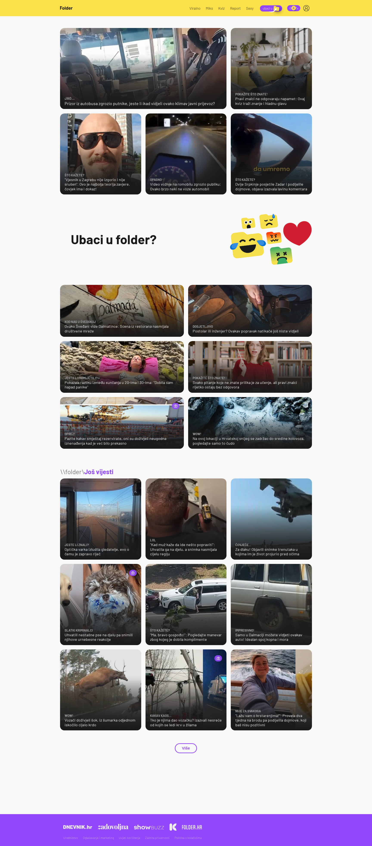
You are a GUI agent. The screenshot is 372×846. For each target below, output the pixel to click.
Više (186, 748)
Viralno (194, 8)
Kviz (221, 8)
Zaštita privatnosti (157, 838)
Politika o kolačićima (188, 838)
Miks (209, 8)
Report (235, 8)
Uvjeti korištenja (129, 838)
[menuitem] (307, 8)
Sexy (250, 8)
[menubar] (307, 8)
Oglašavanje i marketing (98, 838)
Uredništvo (70, 838)
